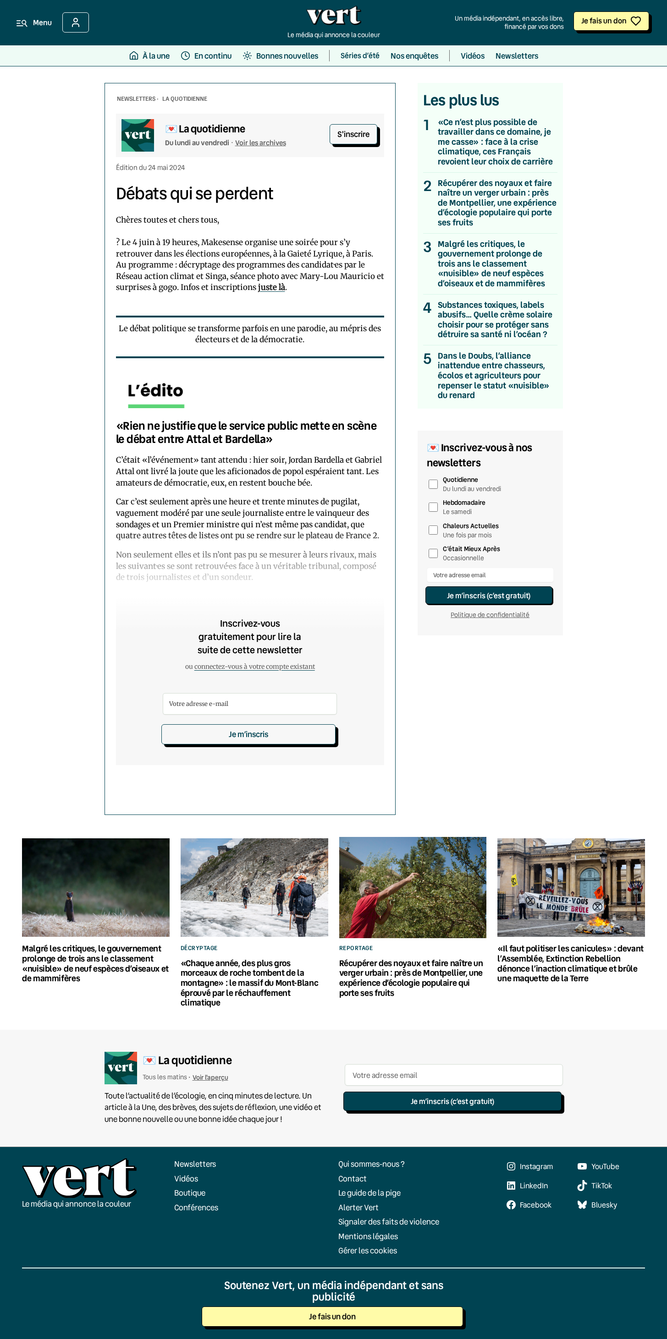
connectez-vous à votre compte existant (254, 666)
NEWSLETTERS (136, 98)
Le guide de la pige (369, 1192)
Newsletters (195, 1164)
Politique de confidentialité (490, 615)
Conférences (196, 1207)
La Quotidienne (184, 98)
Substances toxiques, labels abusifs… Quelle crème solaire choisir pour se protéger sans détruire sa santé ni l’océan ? (495, 319)
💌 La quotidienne (205, 128)
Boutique (189, 1192)
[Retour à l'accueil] (333, 17)
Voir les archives (260, 142)
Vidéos (186, 1178)
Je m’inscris (248, 734)
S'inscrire (353, 134)
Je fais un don (604, 20)
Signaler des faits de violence (388, 1221)
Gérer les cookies (367, 1250)
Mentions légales (368, 1236)
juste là (271, 287)
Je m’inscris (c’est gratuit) (488, 595)
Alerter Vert (358, 1207)
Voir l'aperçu (210, 1077)
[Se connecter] (75, 22)
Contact (352, 1178)
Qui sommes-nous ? (371, 1164)
